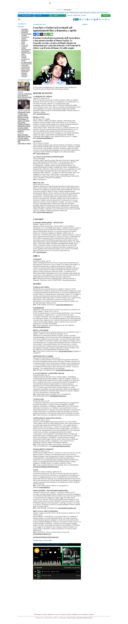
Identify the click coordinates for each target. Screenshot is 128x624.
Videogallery (25, 30)
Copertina (24, 76)
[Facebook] (80, 19)
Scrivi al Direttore (83, 614)
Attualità (48, 12)
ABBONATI (106, 15)
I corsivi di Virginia (24, 47)
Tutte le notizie (104, 12)
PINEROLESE (76, 15)
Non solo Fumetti (26, 63)
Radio (76, 19)
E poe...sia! (24, 45)
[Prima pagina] (19, 19)
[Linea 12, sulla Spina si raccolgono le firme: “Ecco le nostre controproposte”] (24, 90)
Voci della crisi (25, 67)
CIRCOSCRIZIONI (26, 15)
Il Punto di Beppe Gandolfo (26, 34)
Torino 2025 (24, 65)
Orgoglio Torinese (23, 56)
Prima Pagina (21, 12)
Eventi (52, 12)
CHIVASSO (69, 15)
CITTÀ (39, 15)
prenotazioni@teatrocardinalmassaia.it (46, 467)
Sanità (66, 12)
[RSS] (92, 19)
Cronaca (28, 12)
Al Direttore (93, 12)
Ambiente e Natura (24, 40)
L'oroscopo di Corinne (25, 37)
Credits (69, 617)
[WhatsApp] (90, 19)
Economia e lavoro (40, 12)
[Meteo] (95, 19)
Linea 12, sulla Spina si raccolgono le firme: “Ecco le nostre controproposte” (25, 96)
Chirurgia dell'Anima (24, 73)
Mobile (108, 19)
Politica (33, 12)
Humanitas (24, 32)
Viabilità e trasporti (74, 12)
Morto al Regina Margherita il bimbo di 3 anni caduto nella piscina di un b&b (24, 138)
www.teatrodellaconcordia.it (61, 446)
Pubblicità (74, 614)
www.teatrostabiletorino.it (64, 305)
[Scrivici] (97, 19)
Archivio (103, 19)
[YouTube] (88, 19)
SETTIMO (83, 15)
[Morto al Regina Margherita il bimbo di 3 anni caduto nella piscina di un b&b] (25, 131)
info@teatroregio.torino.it (58, 396)
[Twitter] (85, 19)
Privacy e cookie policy (77, 617)
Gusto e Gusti (25, 68)
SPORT (56, 15)
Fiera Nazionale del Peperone (26, 50)
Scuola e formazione (84, 12)
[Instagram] (82, 19)
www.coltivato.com (43, 153)
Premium (91, 614)
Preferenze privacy (88, 617)
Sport (98, 12)
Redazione (51, 614)
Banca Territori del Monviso (25, 70)
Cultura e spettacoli (59, 12)
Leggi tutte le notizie (24, 143)
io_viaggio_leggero (27, 62)
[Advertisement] (96, 40)
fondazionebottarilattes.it (45, 138)
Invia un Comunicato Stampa (63, 614)
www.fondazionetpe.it (66, 351)
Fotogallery (24, 29)
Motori (23, 43)
